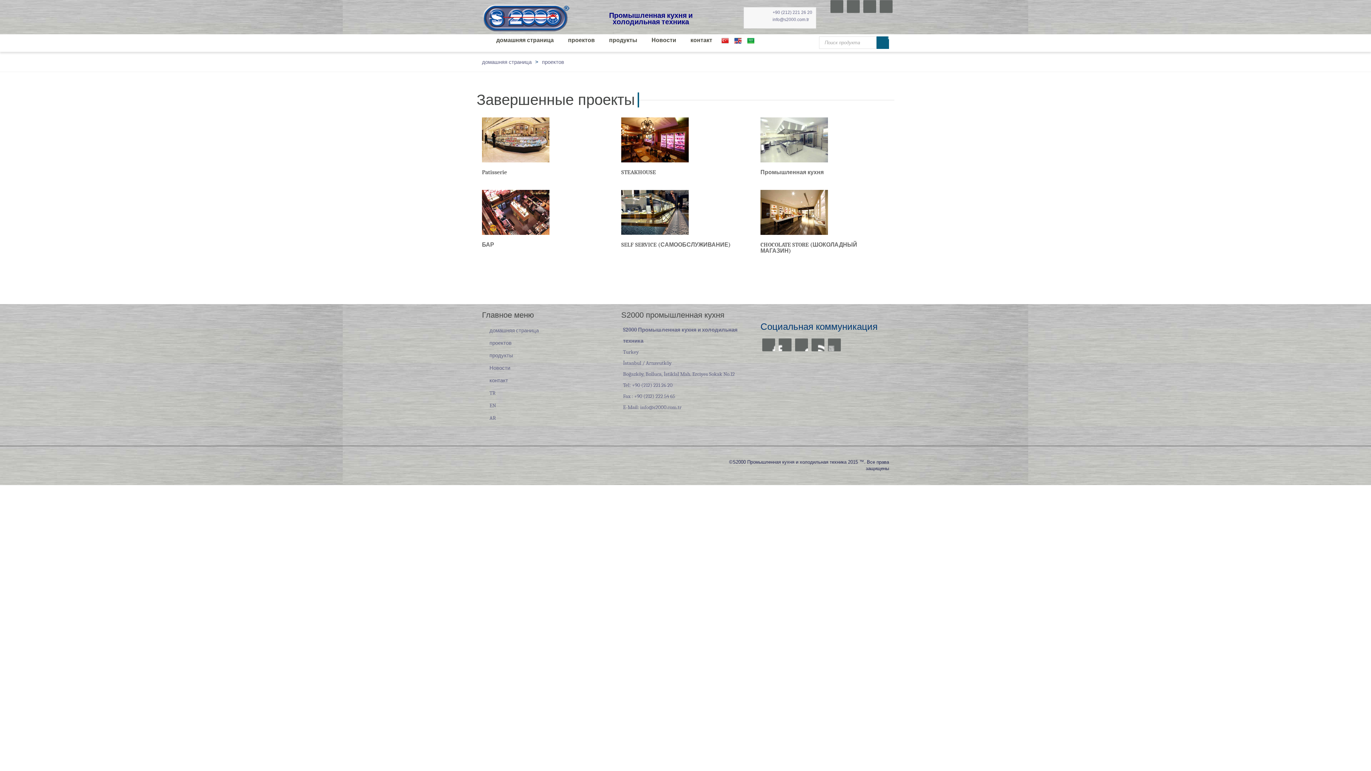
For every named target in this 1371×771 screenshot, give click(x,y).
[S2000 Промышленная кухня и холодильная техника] (526, 17)
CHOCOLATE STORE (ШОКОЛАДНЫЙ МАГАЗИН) (808, 248)
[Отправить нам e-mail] (834, 344)
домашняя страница (525, 40)
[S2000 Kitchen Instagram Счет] (801, 344)
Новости (664, 40)
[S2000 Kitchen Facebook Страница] (836, 6)
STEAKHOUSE (638, 172)
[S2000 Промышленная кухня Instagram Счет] (869, 6)
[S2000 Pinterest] (886, 6)
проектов (581, 40)
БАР (488, 245)
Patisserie (494, 172)
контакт (701, 40)
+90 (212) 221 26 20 (792, 12)
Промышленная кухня (792, 172)
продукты (623, 40)
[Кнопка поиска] (883, 42)
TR (492, 393)
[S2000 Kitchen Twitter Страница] (785, 344)
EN (492, 405)
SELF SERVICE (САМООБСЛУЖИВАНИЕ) (676, 245)
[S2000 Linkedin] (818, 344)
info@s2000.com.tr (791, 19)
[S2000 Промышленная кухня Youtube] (853, 6)
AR (492, 418)
